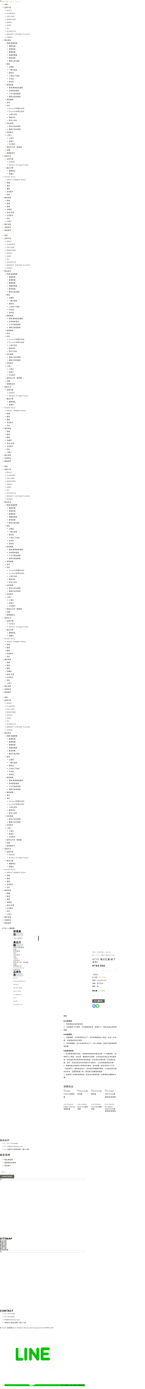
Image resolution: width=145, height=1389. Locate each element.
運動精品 (12, 171)
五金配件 (10, 215)
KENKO (10, 37)
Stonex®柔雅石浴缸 (17, 108)
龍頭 (8, 189)
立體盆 (11, 67)
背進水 (11, 141)
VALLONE (11, 16)
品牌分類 (10, 159)
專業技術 (3, 1242)
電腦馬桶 (12, 46)
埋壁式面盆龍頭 (15, 97)
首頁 (6, 4)
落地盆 (11, 82)
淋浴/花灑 (10, 212)
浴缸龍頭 (10, 123)
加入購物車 (98, 1001)
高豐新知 (7, 227)
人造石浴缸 (13, 114)
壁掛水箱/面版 (14, 61)
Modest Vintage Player (19, 165)
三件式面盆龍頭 (15, 94)
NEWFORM (11, 19)
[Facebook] (94, 1006)
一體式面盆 (13, 70)
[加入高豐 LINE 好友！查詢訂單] (32, 1385)
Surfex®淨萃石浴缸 (16, 111)
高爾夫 (11, 174)
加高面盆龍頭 (14, 91)
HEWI (9, 25)
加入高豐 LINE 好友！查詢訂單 (73, 1385)
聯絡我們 (7, 230)
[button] (26, 947)
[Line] (97, 1006)
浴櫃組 (9, 209)
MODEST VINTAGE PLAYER (18, 34)
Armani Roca (9, 177)
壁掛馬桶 (12, 58)
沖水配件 (12, 144)
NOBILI (10, 22)
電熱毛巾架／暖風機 (14, 147)
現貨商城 (7, 198)
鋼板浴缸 (12, 117)
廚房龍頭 (10, 99)
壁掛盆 (11, 73)
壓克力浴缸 (13, 120)
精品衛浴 (7, 40)
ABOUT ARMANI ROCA (16, 180)
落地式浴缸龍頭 (15, 126)
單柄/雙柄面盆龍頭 (16, 88)
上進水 (11, 138)
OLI (8, 28)
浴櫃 (8, 150)
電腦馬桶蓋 (13, 55)
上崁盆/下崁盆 (14, 76)
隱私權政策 (4, 1249)
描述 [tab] (65, 1016)
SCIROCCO (11, 31)
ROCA (9, 10)
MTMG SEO (49, 1328)
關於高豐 (7, 224)
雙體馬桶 (12, 52)
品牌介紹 (7, 7)
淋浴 (8, 102)
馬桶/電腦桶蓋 (12, 43)
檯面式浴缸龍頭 (15, 129)
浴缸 (8, 105)
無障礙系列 (11, 153)
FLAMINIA (11, 13)
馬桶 (8, 183)
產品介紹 (3, 1248)
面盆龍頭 (10, 85)
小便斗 (9, 135)
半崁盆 (11, 79)
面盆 (8, 64)
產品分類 (10, 168)
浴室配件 (10, 132)
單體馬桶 (12, 49)
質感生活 (7, 156)
